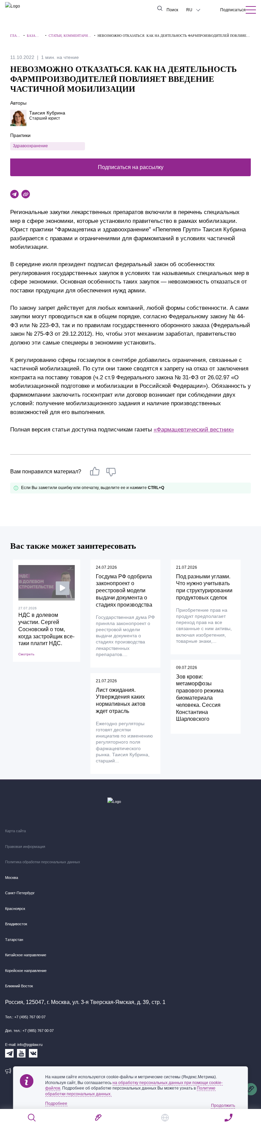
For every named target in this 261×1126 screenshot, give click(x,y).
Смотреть (26, 654)
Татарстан (14, 940)
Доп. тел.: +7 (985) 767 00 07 (29, 1031)
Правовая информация (25, 846)
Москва (11, 878)
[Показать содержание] (251, 10)
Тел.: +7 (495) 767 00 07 (25, 1017)
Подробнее (56, 1103)
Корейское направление (26, 971)
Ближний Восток (19, 986)
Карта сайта (15, 831)
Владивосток (16, 924)
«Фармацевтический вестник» (194, 429)
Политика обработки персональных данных (42, 862)
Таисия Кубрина (47, 113)
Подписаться (233, 9)
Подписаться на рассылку (130, 167)
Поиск (172, 9)
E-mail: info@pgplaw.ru (23, 1045)
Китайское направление (25, 955)
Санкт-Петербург (20, 893)
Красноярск (15, 909)
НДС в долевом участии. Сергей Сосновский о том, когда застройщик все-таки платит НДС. (46, 629)
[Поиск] (32, 1117)
